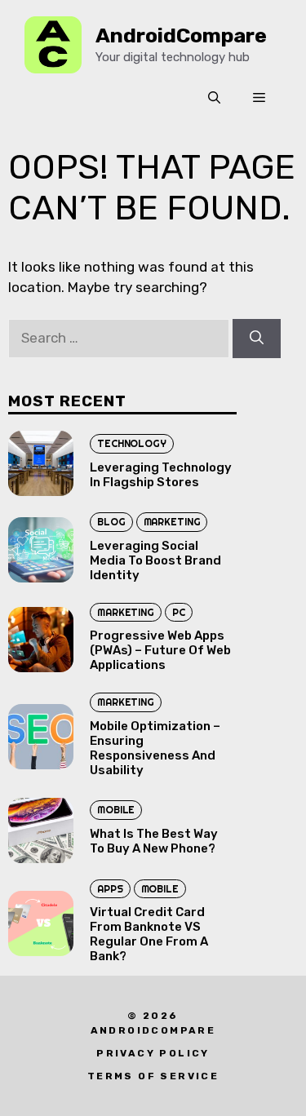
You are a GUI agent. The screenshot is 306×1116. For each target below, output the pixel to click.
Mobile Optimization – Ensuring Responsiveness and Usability (155, 748)
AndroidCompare (181, 35)
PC (178, 612)
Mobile (116, 810)
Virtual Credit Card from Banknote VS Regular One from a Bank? (149, 934)
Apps (110, 889)
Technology (131, 443)
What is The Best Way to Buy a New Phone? (154, 841)
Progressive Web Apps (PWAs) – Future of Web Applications (160, 650)
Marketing (172, 522)
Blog (111, 522)
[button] (214, 97)
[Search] (257, 338)
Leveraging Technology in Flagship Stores (161, 474)
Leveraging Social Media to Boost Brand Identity (155, 560)
